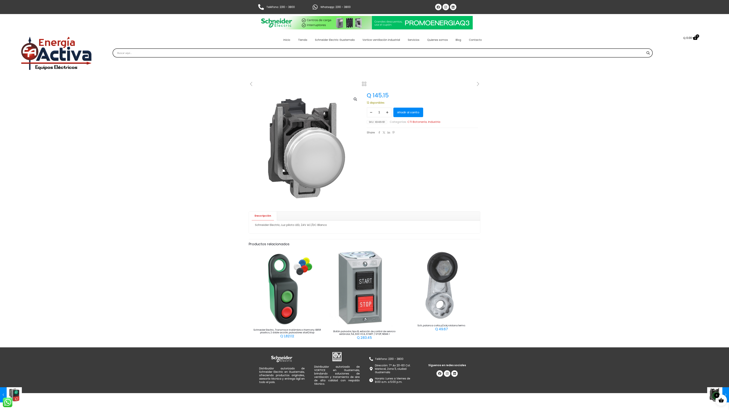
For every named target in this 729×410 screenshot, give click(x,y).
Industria (434, 122)
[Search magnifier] (648, 53)
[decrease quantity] (371, 112)
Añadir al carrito (408, 112)
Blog (458, 40)
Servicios (413, 40)
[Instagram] (446, 7)
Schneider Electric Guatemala (335, 40)
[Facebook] (438, 7)
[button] (355, 99)
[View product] (318, 262)
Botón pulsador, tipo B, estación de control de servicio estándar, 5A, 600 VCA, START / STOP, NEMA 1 (364, 333)
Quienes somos (437, 40)
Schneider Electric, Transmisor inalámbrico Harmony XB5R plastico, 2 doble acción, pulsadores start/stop (287, 331)
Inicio (286, 40)
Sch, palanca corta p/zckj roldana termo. (441, 325)
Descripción (263, 216)
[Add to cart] (318, 254)
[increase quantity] (387, 112)
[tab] (263, 216)
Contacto (475, 40)
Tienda (302, 40)
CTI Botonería (417, 122)
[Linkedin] (453, 7)
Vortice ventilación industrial (381, 40)
